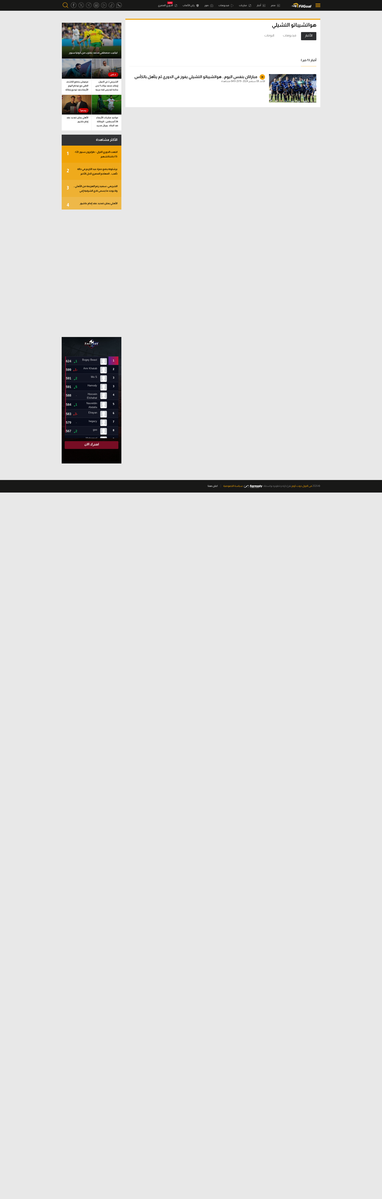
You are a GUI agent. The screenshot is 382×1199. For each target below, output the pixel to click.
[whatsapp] (119, 5)
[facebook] (73, 5)
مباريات (243, 5)
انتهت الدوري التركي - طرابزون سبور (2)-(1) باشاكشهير (92, 154)
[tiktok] (111, 5)
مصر (273, 5)
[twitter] (81, 5)
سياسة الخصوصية (233, 485)
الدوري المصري (165, 5)
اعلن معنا (213, 485)
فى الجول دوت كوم (302, 485)
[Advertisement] (91, 273)
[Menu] (316, 5)
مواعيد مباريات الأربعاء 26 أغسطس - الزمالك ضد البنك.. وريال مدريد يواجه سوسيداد (107, 122)
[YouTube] (104, 5)
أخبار (259, 5)
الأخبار (308, 35)
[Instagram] (96, 5)
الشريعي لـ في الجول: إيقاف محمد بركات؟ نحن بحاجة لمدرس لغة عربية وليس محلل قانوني (106, 86)
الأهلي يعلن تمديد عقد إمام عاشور (77, 119)
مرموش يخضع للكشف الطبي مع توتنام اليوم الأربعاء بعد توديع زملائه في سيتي (76, 86)
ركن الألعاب (189, 5)
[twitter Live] (89, 5)
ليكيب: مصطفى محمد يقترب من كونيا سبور (93, 52)
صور (206, 5)
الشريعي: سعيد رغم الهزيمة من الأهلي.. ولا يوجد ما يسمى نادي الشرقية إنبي (92, 188)
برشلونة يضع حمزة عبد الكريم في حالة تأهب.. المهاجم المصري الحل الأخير (92, 171)
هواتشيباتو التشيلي (294, 25)
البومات (269, 35)
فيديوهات (224, 5)
